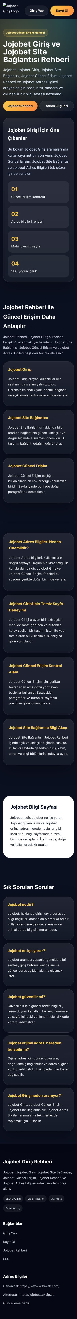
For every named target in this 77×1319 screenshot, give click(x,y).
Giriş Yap (37, 11)
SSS (6, 1259)
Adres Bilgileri (57, 106)
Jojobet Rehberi (20, 106)
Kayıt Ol (62, 11)
